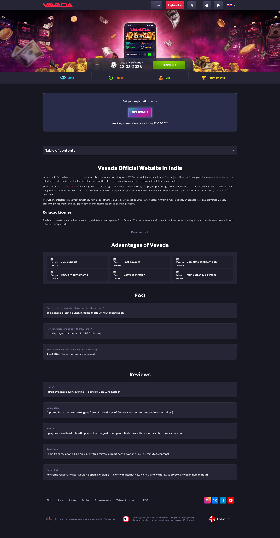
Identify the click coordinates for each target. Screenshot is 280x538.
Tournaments (103, 500)
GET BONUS (140, 112)
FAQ (145, 500)
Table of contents (127, 500)
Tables (85, 500)
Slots (50, 500)
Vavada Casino (67, 186)
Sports (72, 500)
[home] (58, 5)
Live (60, 500)
